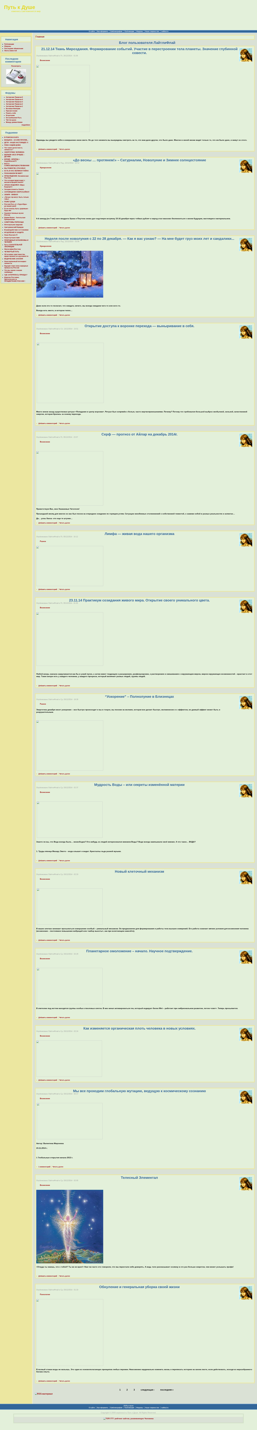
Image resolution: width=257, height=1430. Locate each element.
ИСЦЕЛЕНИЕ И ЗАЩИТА (14, 232)
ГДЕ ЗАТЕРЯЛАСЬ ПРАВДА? (15, 275)
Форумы (139, 31)
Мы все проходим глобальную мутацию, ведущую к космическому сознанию (139, 1091)
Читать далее (64, 149)
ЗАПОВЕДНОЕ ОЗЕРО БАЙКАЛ (16, 192)
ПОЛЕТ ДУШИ (9, 202)
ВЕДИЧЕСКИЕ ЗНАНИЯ (13, 259)
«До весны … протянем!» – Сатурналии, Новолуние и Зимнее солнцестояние (139, 160)
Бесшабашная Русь (14, 118)
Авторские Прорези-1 (14, 106)
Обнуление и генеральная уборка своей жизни (139, 1287)
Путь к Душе (19, 7)
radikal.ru (164, 31)
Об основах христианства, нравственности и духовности (16, 255)
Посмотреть (16, 66)
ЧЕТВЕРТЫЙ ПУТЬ (11, 252)
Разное (43, 541)
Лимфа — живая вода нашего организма (139, 534)
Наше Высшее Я (10, 235)
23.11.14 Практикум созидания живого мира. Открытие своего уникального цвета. (139, 600)
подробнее (26, 125)
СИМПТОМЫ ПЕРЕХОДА (14, 222)
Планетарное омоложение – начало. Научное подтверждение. (139, 951)
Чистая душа (11, 120)
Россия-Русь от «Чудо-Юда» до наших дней (15, 205)
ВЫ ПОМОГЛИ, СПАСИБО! (14, 168)
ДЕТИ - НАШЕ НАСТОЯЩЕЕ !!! (16, 143)
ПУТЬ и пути (128, 1406)
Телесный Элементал (139, 1177)
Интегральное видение (13, 225)
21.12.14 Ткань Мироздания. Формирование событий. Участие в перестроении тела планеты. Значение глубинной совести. (139, 51)
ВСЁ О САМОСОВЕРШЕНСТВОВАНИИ (16, 165)
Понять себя (11, 113)
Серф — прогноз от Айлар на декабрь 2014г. (139, 434)
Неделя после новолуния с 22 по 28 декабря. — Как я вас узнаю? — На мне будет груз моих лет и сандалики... (139, 238)
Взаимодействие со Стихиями (16, 230)
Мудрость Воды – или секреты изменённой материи (139, 785)
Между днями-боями (14, 122)
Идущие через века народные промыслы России (16, 267)
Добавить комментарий (47, 149)
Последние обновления (13, 48)
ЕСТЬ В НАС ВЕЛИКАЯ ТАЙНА (16, 171)
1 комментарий (44, 1167)
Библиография (116, 31)
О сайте (92, 31)
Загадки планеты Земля (14, 189)
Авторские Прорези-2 (14, 104)
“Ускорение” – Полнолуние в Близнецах (139, 696)
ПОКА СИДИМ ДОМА (12, 145)
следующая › (147, 1390)
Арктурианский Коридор (13, 227)
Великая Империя (13, 109)
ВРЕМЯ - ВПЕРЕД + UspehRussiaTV (12, 160)
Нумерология (45, 168)
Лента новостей (10, 51)
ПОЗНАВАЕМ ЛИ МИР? (13, 173)
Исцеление (10, 115)
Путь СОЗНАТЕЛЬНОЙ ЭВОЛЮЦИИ (13, 246)
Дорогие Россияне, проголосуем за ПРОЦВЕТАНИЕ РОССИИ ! (14, 279)
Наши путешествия (12, 238)
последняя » (166, 1390)
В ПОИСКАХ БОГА (11, 137)
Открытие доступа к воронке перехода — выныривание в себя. (139, 326)
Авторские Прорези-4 (14, 99)
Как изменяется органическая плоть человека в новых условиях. (139, 1028)
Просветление (11, 111)
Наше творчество (152, 31)
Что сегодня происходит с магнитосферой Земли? (14, 181)
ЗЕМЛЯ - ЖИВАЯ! (11, 195)
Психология (45, 1294)
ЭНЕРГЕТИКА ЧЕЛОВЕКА (14, 152)
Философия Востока (12, 249)
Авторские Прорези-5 (14, 97)
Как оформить (102, 31)
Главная (40, 37)
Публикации (129, 31)
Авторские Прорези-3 (14, 102)
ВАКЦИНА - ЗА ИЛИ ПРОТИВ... (16, 140)
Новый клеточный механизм (139, 871)
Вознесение (45, 60)
